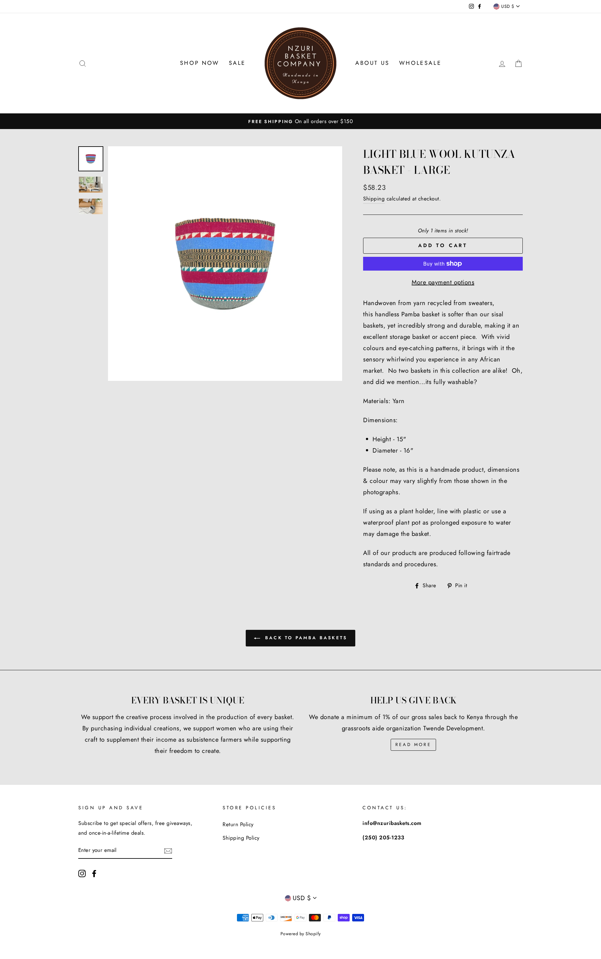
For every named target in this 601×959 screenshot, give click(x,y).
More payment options (443, 282)
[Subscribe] (168, 850)
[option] (300, 121)
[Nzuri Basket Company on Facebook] (94, 873)
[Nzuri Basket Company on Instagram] (82, 873)
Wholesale (420, 63)
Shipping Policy (241, 838)
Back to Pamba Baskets (305, 638)
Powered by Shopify (300, 933)
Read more (413, 744)
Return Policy (238, 824)
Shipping (374, 198)
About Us (372, 63)
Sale (237, 63)
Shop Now (199, 63)
